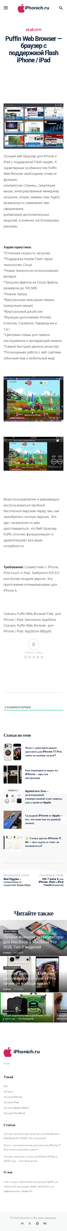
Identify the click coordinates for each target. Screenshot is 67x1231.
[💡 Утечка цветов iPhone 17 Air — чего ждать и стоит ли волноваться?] (13, 842)
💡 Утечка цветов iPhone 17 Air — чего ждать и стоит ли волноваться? (43, 842)
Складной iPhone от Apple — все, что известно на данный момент (44, 819)
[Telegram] (37, 1223)
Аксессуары (10, 932)
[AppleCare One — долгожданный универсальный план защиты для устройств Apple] (13, 797)
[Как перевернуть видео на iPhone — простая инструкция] (13, 775)
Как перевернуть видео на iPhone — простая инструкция (41, 774)
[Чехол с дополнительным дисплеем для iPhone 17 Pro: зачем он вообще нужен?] (13, 752)
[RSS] (30, 1223)
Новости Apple (11, 968)
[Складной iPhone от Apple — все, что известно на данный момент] (13, 820)
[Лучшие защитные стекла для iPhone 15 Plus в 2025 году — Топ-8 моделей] (27, 1007)
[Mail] (22, 1223)
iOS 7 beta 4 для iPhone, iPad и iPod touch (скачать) (51, 882)
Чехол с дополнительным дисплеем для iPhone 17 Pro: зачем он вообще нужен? (43, 752)
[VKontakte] (45, 1223)
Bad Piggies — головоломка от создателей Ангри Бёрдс (17, 882)
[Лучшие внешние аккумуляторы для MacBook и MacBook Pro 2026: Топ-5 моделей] (33, 938)
